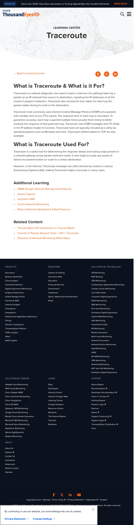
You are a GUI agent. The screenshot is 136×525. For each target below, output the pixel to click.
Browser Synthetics (14, 277)
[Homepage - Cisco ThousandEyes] (24, 13)
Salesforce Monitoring (15, 428)
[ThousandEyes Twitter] (62, 495)
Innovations (10, 308)
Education (52, 281)
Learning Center (55, 400)
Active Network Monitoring (33, 204)
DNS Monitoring (98, 304)
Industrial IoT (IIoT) (99, 324)
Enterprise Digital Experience (104, 312)
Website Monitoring (100, 364)
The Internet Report (57, 416)
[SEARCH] (121, 14)
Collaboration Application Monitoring (107, 285)
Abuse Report (97, 384)
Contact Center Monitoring (103, 288)
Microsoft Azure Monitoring (17, 424)
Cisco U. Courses (99, 396)
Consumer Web (55, 277)
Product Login (97, 404)
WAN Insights (11, 340)
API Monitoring (98, 273)
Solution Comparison (14, 324)
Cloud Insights (11, 281)
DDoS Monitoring (99, 300)
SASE (93, 352)
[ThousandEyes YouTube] (79, 495)
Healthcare (53, 292)
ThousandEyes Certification (103, 424)
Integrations (10, 312)
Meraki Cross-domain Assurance (19, 416)
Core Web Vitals (98, 292)
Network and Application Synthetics (21, 316)
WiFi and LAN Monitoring (102, 368)
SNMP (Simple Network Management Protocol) (44, 189)
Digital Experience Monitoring (18, 288)
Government (54, 288)
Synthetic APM (26, 199)
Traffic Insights (11, 332)
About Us (9, 448)
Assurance (10, 273)
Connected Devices (14, 285)
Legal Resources (33, 500)
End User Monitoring (100, 308)
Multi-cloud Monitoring (101, 336)
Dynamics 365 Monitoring (16, 408)
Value (7, 336)
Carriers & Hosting (56, 273)
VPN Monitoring (98, 360)
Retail (50, 300)
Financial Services (56, 285)
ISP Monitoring (97, 328)
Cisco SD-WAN (11, 404)
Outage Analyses (56, 404)
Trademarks (91, 500)
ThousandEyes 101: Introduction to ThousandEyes (46, 228)
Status (94, 412)
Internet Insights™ (13, 304)
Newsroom (10, 464)
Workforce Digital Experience (104, 372)
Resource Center (55, 408)
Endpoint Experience (14, 292)
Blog (50, 384)
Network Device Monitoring (103, 344)
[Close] (93, 509)
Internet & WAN (12, 300)
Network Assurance (100, 340)
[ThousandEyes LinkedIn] (70, 495)
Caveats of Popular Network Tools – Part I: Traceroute (48, 233)
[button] (99, 74)
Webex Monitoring (13, 436)
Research (52, 412)
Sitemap (46, 500)
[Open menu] (128, 14)
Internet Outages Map (58, 396)
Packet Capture (26, 194)
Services (95, 408)
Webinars (52, 424)
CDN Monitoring (98, 281)
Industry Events (55, 392)
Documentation (98, 388)
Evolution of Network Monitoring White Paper (44, 238)
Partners (9, 472)
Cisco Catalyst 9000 (14, 392)
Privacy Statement (76, 500)
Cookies (103, 500)
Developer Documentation (103, 392)
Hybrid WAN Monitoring (102, 316)
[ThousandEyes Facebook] (54, 495)
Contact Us (10, 456)
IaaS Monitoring (98, 320)
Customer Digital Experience (104, 296)
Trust (93, 428)
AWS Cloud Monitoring (15, 388)
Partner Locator (12, 468)
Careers (9, 452)
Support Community (100, 416)
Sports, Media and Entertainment (63, 296)
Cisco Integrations (13, 400)
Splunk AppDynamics (14, 432)
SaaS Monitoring (98, 348)
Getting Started (98, 400)
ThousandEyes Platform (15, 328)
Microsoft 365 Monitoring (16, 420)
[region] (49, 515)
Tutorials (52, 420)
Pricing (8, 320)
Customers (10, 460)
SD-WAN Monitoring (100, 356)
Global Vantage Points (15, 296)
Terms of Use (58, 500)
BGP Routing (97, 277)
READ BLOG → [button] (122, 3)
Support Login (97, 420)
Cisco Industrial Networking (17, 396)
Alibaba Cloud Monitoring (16, 384)
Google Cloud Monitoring (16, 412)
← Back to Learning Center (29, 73)
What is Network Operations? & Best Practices (44, 209)
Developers (53, 388)
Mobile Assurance (99, 332)
